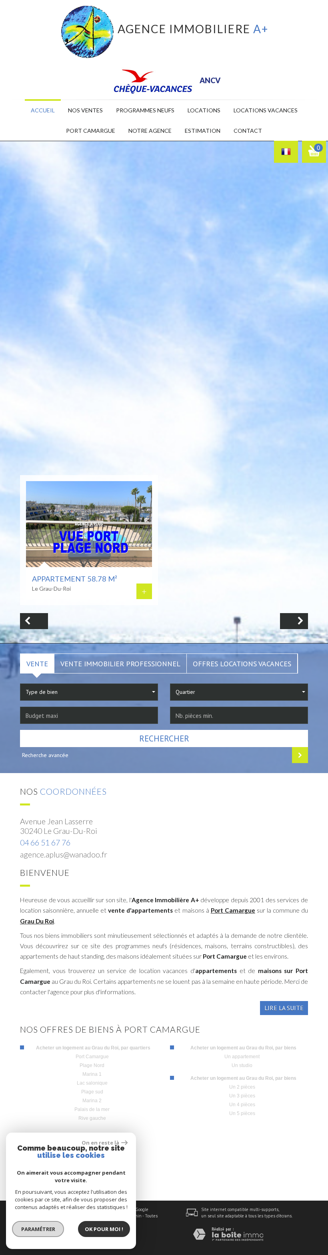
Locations (204, 110)
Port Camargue (233, 910)
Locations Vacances (266, 110)
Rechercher (164, 738)
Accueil (43, 110)
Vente (37, 663)
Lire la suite (284, 1008)
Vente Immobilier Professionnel (120, 663)
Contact (248, 130)
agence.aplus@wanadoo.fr (63, 854)
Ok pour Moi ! (104, 1229)
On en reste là (100, 1142)
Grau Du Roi (37, 921)
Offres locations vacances (242, 663)
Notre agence (150, 130)
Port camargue (90, 130)
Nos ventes (85, 110)
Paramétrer (38, 1229)
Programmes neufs (145, 110)
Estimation (202, 130)
